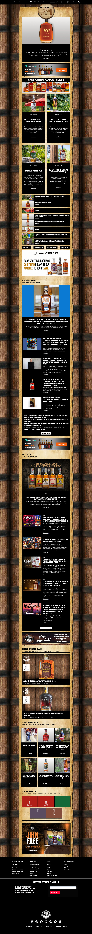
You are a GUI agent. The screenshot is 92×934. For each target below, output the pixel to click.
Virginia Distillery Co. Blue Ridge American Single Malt (51, 234)
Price (65, 868)
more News (46, 433)
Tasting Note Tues (52, 875)
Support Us (15, 873)
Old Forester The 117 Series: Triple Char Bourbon (49, 221)
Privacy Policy (39, 926)
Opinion (49, 873)
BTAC (48, 868)
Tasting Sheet (33, 871)
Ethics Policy (49, 926)
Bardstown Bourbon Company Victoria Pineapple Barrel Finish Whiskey (52, 216)
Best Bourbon (33, 866)
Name (65, 864)
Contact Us (15, 868)
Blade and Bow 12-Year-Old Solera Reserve (47, 228)
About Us (15, 864)
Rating (66, 866)
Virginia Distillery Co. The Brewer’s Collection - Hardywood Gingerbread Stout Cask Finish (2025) (49, 241)
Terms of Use (28, 926)
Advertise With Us (17, 866)
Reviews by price (65, 247)
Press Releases (33, 869)
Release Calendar (34, 864)
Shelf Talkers (33, 875)
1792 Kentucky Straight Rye (43, 202)
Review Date (67, 869)
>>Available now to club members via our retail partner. (38, 683)
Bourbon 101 (50, 866)
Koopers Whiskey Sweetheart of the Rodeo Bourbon (50, 209)
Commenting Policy (61, 926)
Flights (49, 869)
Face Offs (49, 871)
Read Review (46, 58)
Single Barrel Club (17, 871)
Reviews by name (39, 247)
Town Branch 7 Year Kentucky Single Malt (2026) (49, 196)
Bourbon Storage (34, 868)
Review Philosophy (17, 869)
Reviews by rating (51, 247)
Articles (49, 864)
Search (31, 873)
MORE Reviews (26, 247)
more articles (46, 628)
